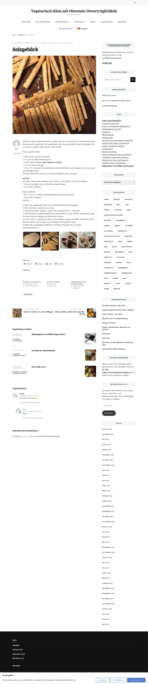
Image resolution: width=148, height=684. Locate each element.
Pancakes (107, 262)
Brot (118, 204)
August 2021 (107, 609)
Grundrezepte (26, 22)
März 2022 (106, 578)
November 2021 (108, 593)
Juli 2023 (105, 532)
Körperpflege (122, 22)
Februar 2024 (107, 496)
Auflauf (117, 199)
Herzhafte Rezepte (61, 22)
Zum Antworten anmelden (30, 402)
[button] (32, 239)
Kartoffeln (108, 241)
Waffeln (117, 289)
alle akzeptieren (136, 680)
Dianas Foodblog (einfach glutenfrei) (116, 155)
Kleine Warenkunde (109, 106)
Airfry (106, 199)
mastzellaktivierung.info (111, 129)
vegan (106, 289)
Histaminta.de (107, 138)
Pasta (129, 262)
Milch (114, 247)
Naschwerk (28, 294)
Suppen (128, 283)
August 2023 (107, 527)
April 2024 (106, 485)
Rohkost (107, 283)
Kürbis (129, 241)
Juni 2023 (105, 537)
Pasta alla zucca (39, 367)
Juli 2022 (105, 563)
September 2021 (108, 604)
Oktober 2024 (107, 460)
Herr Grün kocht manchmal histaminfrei (117, 140)
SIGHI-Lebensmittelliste (111, 121)
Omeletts (108, 257)
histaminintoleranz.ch (110, 124)
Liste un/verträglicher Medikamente (116, 126)
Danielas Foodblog (109, 152)
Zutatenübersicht (107, 22)
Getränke (129, 225)
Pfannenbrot (123, 268)
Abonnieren (109, 413)
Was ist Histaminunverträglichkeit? (116, 101)
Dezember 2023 (108, 506)
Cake (127, 204)
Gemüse (117, 225)
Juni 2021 (105, 619)
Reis (124, 278)
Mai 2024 (105, 480)
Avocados (129, 199)
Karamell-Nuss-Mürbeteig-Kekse (113, 349)
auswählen (103, 680)
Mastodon (16, 666)
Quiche (115, 278)
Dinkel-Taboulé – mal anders (112, 314)
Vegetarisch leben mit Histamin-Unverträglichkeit (74, 10)
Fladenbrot (120, 220)
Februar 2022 (107, 583)
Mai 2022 (105, 568)
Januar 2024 (107, 501)
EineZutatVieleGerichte (113, 215)
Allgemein (42, 43)
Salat (118, 283)
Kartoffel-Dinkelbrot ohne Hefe (113, 306)
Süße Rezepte (79, 22)
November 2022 (108, 547)
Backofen (108, 204)
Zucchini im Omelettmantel (43, 351)
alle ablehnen (118, 680)
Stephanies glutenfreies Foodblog (115, 157)
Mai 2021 (105, 624)
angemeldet (24, 436)
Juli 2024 (105, 470)
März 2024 (106, 491)
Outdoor (93, 22)
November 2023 (108, 511)
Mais (106, 247)
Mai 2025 (105, 439)
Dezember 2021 (108, 588)
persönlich (108, 268)
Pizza (106, 278)
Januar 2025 (107, 450)
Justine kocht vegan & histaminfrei (115, 143)
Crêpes (107, 210)
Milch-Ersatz (127, 247)
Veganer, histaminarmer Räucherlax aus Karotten (116, 328)
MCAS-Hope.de (108, 135)
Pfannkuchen (127, 273)
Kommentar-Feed (19, 654)
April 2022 (106, 573)
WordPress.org (18, 658)
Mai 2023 (105, 542)
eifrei (129, 210)
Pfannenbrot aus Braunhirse (32, 282)
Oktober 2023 (107, 516)
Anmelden (16, 645)
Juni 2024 (105, 475)
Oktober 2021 (107, 598)
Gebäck (107, 225)
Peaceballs (106, 334)
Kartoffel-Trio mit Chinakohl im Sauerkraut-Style (118, 344)
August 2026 (107, 429)
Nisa (16, 149)
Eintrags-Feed (18, 650)
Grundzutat (122, 231)
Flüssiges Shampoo (109, 323)
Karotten (128, 236)
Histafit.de (106, 132)
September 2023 (108, 521)
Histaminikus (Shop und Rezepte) (115, 160)
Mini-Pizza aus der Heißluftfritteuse (115, 318)
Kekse (120, 241)
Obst (131, 252)
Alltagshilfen (17, 341)
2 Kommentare (17, 153)
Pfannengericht (110, 273)
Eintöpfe (24, 372)
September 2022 (108, 552)
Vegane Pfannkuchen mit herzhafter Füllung (117, 310)
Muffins (107, 252)
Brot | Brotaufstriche (43, 22)
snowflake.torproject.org (111, 58)
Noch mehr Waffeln (53, 282)
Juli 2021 (105, 614)
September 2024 (108, 465)
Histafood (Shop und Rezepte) (114, 163)
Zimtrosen (106, 338)
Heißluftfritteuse (112, 236)
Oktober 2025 (107, 434)
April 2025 (106, 444)
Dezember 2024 (108, 455)
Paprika (119, 262)
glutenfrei (108, 231)
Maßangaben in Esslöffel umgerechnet (48, 334)
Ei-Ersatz (118, 210)
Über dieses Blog (65, 28)
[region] (74, 678)
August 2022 (107, 557)
